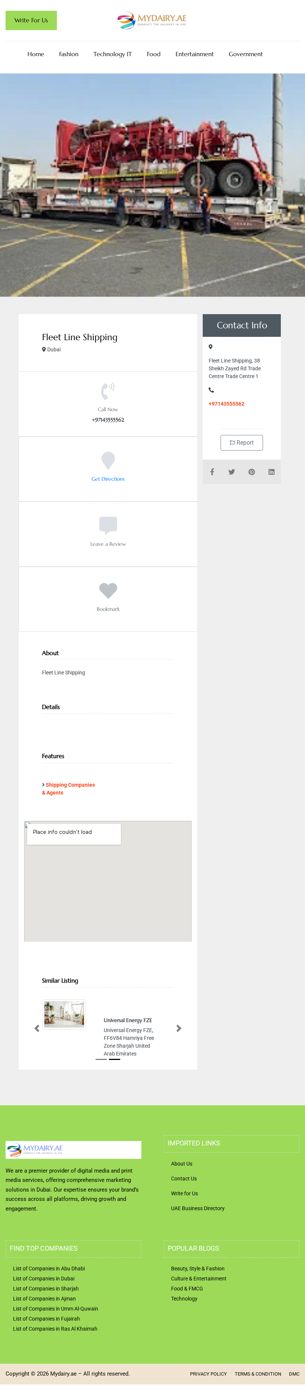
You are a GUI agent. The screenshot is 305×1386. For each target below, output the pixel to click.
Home (36, 54)
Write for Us (184, 1193)
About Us (181, 1164)
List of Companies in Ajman (44, 1299)
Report (244, 442)
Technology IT (112, 54)
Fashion (68, 54)
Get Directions (108, 479)
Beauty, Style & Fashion (198, 1268)
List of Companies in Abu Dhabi (49, 1268)
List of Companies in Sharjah (46, 1289)
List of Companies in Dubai (43, 1279)
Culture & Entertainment (199, 1279)
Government (246, 54)
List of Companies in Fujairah (46, 1319)
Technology (184, 1299)
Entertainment (195, 54)
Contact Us (184, 1179)
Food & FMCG (187, 1289)
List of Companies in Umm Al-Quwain (55, 1309)
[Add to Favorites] (108, 596)
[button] (36, 1028)
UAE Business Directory (198, 1208)
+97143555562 (226, 404)
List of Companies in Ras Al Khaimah (55, 1329)
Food (154, 54)
